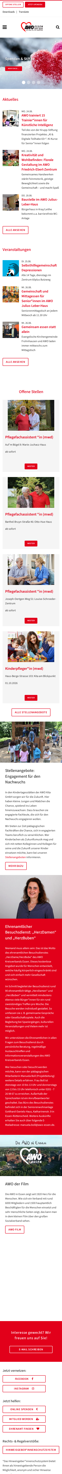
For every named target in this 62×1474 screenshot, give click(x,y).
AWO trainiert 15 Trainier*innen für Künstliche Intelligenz (37, 120)
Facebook (22, 1379)
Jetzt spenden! (35, 4)
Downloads (9, 12)
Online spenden (21, 1409)
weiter (31, 466)
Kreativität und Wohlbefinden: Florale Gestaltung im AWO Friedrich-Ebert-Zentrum (39, 162)
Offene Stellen (13, 4)
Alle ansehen (15, 230)
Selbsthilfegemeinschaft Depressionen (39, 268)
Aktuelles (10, 99)
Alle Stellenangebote (31, 712)
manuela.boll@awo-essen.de (37, 1125)
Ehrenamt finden (21, 1429)
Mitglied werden (21, 1419)
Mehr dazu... (13, 68)
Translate (24, 12)
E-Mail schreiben (31, 1349)
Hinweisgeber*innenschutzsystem (31, 1450)
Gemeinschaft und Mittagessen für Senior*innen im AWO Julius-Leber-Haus (37, 298)
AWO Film (14, 1229)
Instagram (21, 1389)
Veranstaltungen (17, 250)
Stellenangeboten (15, 857)
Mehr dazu (15, 866)
